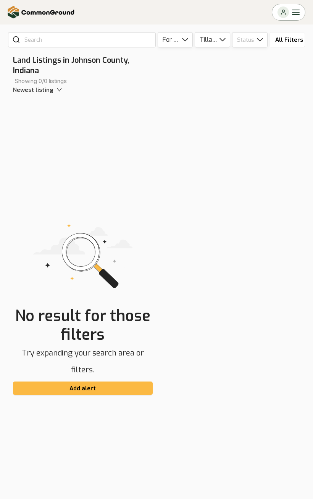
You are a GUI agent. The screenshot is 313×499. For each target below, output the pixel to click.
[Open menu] (288, 12)
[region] (236, 274)
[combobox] (87, 40)
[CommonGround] (41, 12)
